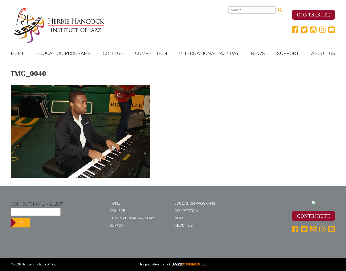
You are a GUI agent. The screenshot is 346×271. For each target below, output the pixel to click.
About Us (323, 53)
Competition (151, 53)
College (113, 53)
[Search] (282, 9)
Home (18, 53)
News (258, 53)
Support (288, 53)
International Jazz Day (209, 53)
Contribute (313, 15)
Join (21, 222)
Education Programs (63, 53)
